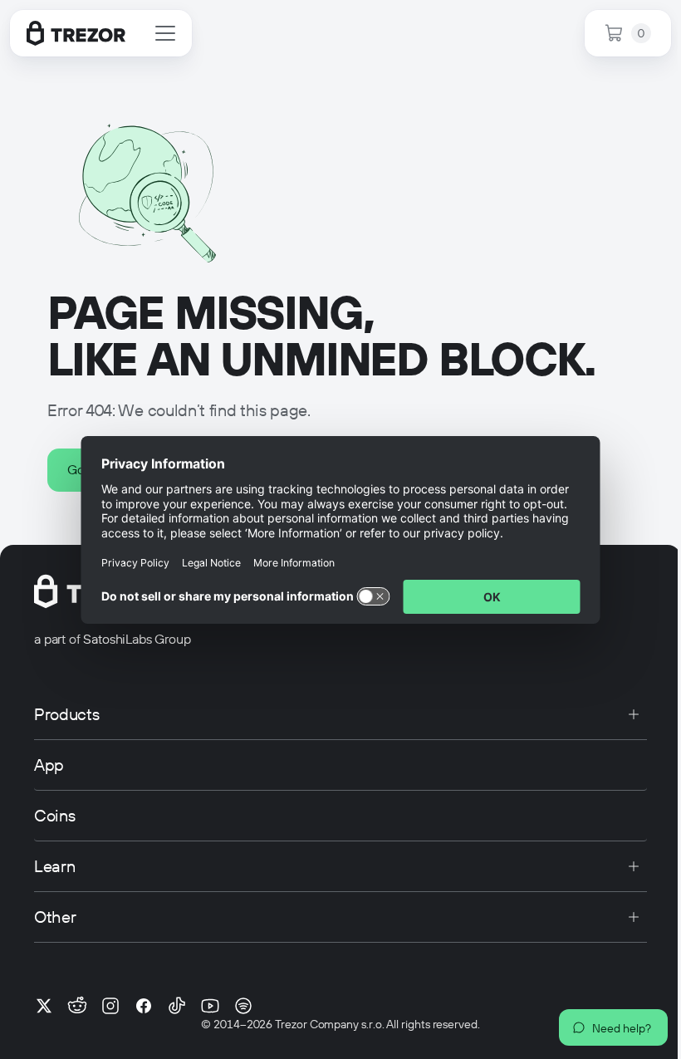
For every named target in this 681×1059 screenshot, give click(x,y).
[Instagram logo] (110, 1006)
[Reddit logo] (77, 1006)
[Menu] (165, 33)
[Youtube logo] (210, 1006)
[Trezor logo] (76, 33)
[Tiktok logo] (177, 1006)
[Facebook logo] (144, 1006)
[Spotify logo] (243, 1006)
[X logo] (44, 1006)
